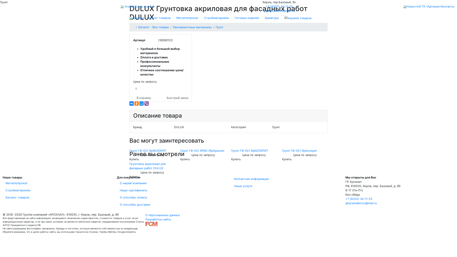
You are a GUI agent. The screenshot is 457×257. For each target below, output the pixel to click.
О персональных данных (162, 215)
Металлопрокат (187, 18)
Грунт (220, 27)
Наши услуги (243, 186)
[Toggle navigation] (6, 6)
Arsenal (139, 6)
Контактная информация (251, 179)
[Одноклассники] (136, 103)
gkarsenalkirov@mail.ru (279, 10)
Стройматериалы (216, 18)
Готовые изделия (247, 18)
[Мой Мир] (141, 103)
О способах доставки (135, 204)
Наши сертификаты (133, 190)
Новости (412, 6)
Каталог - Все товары (153, 27)
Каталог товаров (159, 18)
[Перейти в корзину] (298, 18)
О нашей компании (133, 183)
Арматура (272, 18)
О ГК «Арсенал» (430, 6)
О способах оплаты (133, 197)
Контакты (447, 6)
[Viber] (146, 103)
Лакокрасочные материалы (192, 27)
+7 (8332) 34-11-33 (279, 6)
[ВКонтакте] (131, 103)
